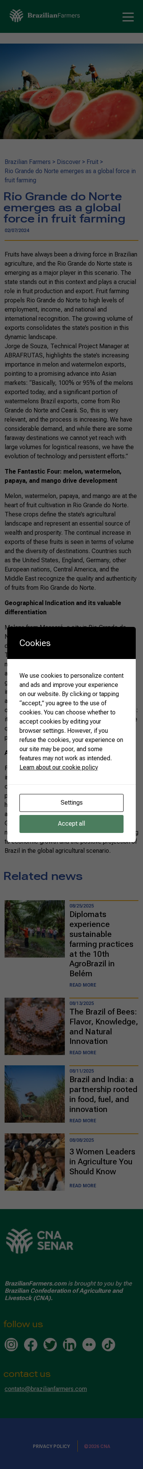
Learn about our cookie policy (58, 767)
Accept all (71, 823)
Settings (72, 802)
